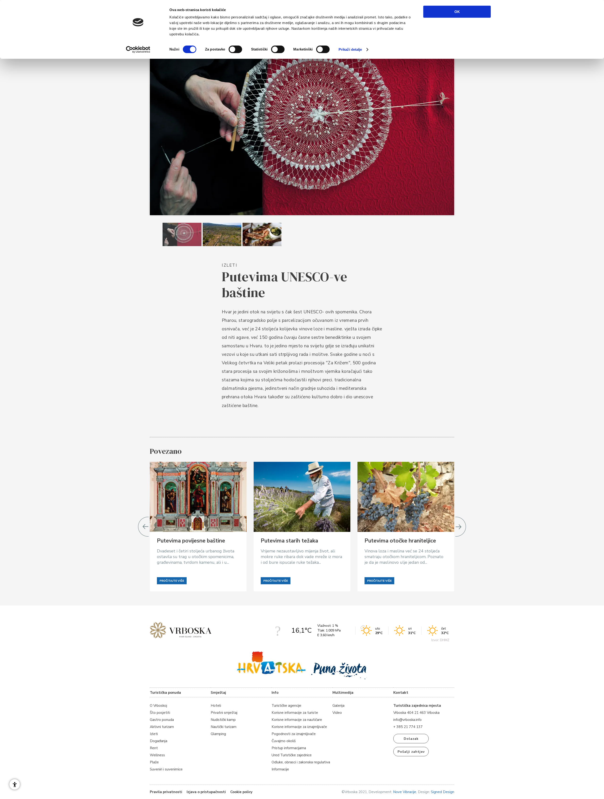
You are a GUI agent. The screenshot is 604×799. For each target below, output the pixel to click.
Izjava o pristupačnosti (206, 792)
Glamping (218, 734)
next (460, 527)
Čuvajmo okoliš (284, 741)
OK (457, 12)
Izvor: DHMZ (440, 640)
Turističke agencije (286, 705)
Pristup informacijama (289, 748)
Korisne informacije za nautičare (297, 719)
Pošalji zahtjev (411, 751)
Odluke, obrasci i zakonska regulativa (301, 762)
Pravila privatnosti (166, 792)
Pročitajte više (171, 581)
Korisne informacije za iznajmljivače (299, 726)
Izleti (154, 734)
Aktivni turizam (162, 726)
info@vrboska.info (407, 719)
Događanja (158, 741)
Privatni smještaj (224, 712)
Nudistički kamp (223, 719)
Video (337, 712)
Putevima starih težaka (289, 540)
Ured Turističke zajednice (292, 755)
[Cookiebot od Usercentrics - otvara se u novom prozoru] (138, 49)
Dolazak (411, 738)
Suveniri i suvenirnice (166, 769)
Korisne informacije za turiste (295, 712)
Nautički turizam (223, 726)
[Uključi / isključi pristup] (14, 784)
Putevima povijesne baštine (191, 540)
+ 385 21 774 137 (408, 726)
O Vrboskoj (158, 705)
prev (143, 527)
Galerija (338, 705)
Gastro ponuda (162, 719)
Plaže (154, 762)
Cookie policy (241, 792)
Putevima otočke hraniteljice (400, 540)
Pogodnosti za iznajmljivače (294, 734)
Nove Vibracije (404, 792)
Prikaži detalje (350, 49)
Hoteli (216, 705)
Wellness (157, 755)
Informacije (280, 769)
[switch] (235, 49)
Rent (154, 748)
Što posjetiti (160, 712)
